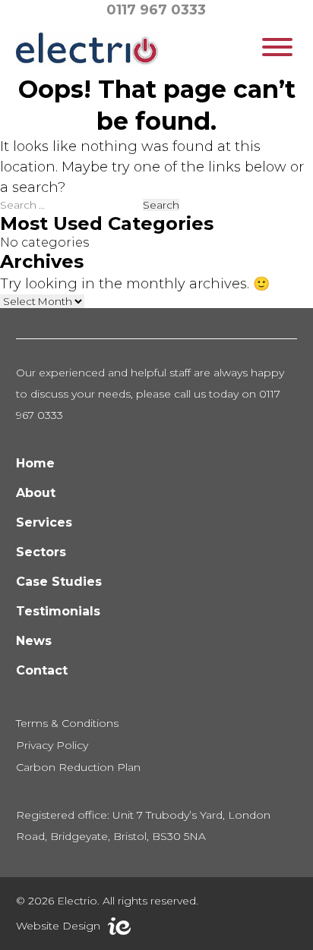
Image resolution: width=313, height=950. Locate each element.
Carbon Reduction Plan (78, 767)
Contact (42, 670)
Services (44, 522)
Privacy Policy (52, 745)
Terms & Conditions (67, 723)
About (35, 493)
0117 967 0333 (156, 10)
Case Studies (59, 581)
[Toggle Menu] (277, 47)
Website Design (58, 926)
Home (35, 463)
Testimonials (58, 611)
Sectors (41, 552)
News (34, 641)
